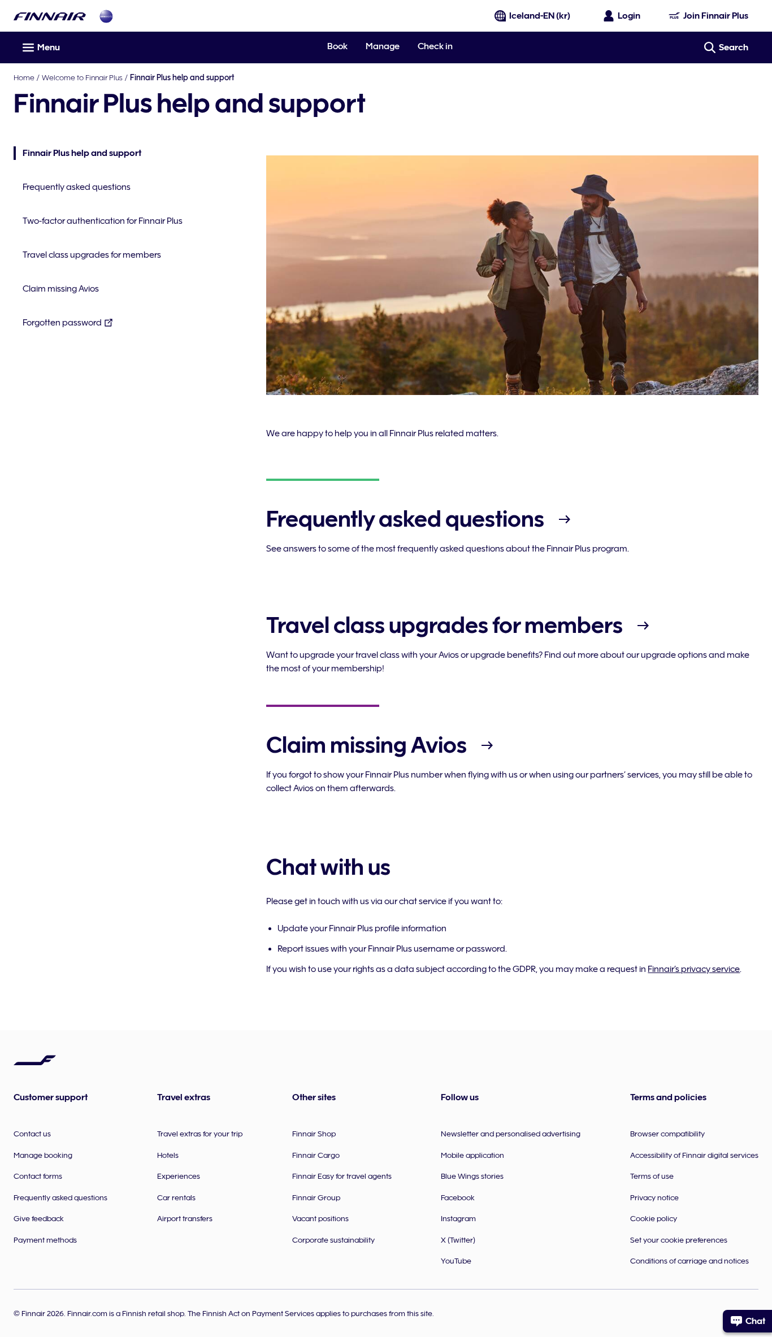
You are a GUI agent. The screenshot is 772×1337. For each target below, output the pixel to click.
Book (337, 46)
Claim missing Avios (61, 289)
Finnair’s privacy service (694, 969)
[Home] (50, 16)
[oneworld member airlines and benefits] (106, 16)
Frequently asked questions (77, 187)
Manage (383, 46)
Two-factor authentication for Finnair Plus (103, 221)
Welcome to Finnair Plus (82, 77)
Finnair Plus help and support (77, 154)
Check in (435, 46)
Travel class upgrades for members (92, 255)
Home (24, 77)
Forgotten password (62, 323)
